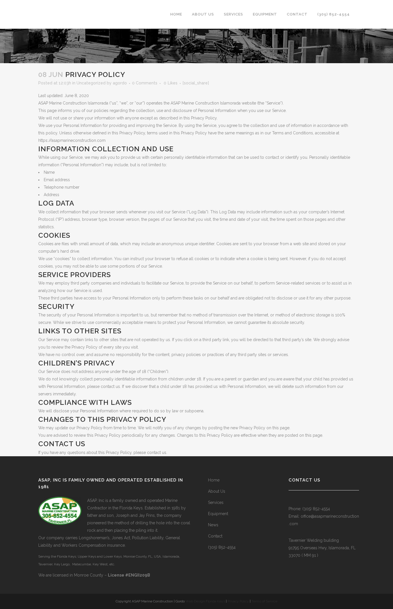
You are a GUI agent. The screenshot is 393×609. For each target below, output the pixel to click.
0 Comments (144, 83)
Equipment (218, 513)
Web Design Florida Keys (205, 601)
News (213, 525)
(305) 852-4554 (222, 547)
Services (216, 502)
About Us (216, 491)
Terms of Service (264, 601)
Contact (215, 536)
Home (322, 46)
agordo (120, 83)
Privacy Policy (238, 601)
